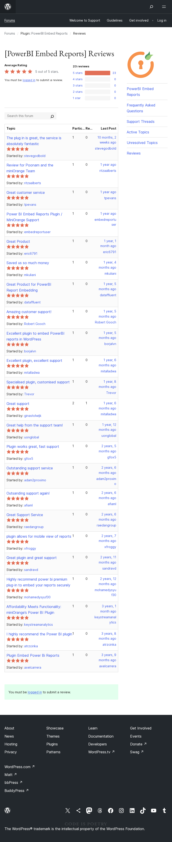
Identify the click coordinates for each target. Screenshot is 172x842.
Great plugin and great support (31, 557)
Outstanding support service (29, 468)
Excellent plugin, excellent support (34, 360)
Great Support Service (24, 515)
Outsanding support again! (27, 493)
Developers (97, 744)
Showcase (55, 728)
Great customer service (25, 192)
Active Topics (138, 132)
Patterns (53, 752)
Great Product (18, 241)
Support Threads (141, 121)
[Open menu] (165, 6)
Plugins (52, 744)
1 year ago (108, 164)
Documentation (101, 736)
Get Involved (141, 728)
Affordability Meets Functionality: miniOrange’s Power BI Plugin (33, 609)
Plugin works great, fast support (32, 446)
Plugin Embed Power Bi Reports (32, 655)
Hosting (10, 744)
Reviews (134, 153)
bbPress (13, 782)
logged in (29, 80)
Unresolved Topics (142, 142)
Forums (9, 20)
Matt (10, 774)
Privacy (10, 752)
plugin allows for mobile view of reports (38, 536)
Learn (92, 728)
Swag (137, 752)
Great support (17, 403)
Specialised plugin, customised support (38, 382)
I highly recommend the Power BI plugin (39, 634)
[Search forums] (52, 115)
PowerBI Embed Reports (49, 33)
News (9, 736)
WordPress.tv (101, 752)
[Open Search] (151, 6)
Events (136, 736)
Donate (138, 744)
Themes (53, 736)
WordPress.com (19, 767)
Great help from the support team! (34, 425)
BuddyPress (16, 790)
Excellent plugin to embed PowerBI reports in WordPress (35, 336)
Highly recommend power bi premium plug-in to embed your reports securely (38, 582)
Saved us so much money (27, 263)
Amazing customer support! (28, 311)
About (9, 728)
